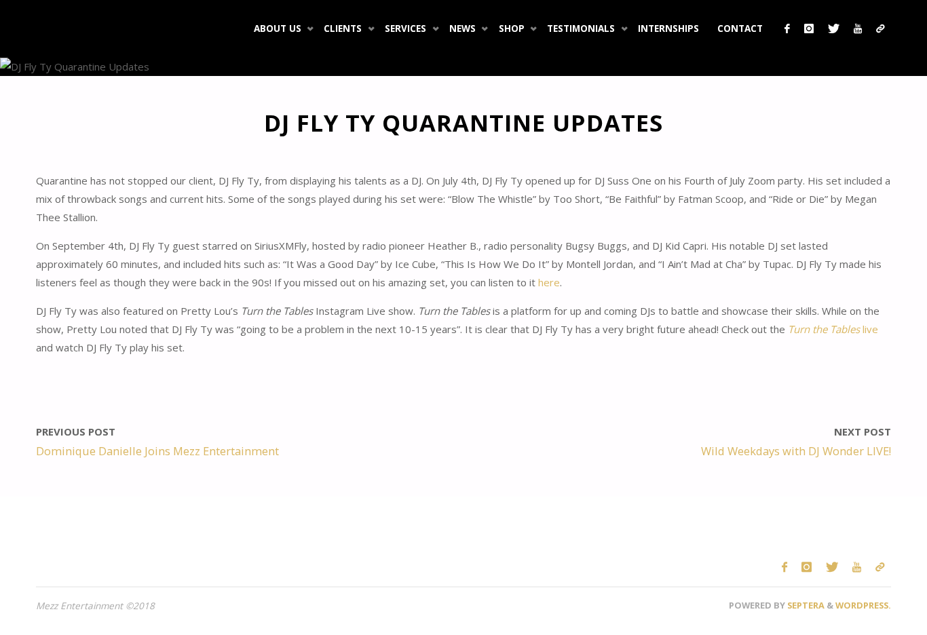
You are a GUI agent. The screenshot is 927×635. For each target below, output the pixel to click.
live (833, 329)
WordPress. (863, 605)
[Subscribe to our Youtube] (857, 29)
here (547, 282)
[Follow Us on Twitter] (833, 29)
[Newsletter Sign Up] (880, 29)
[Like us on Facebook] (787, 29)
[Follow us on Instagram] (808, 29)
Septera (805, 605)
